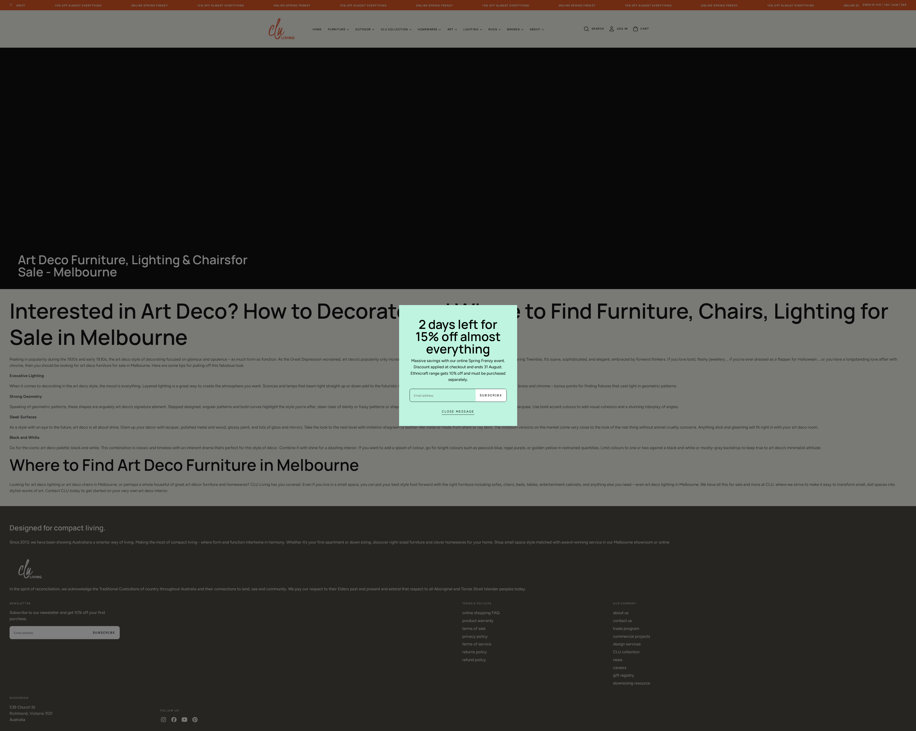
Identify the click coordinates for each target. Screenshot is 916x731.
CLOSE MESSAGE (458, 411)
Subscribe (491, 395)
